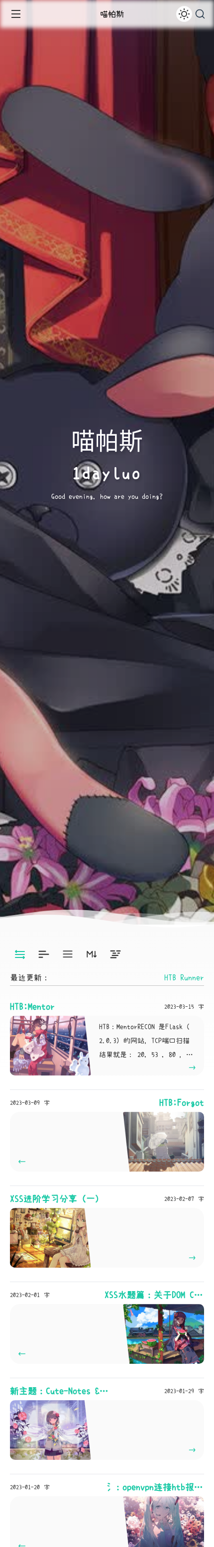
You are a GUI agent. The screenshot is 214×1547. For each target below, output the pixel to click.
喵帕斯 (112, 14)
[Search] (200, 14)
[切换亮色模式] (184, 14)
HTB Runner (184, 977)
